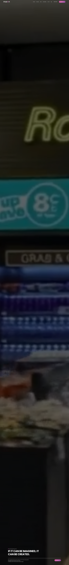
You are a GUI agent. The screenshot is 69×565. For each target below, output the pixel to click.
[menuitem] (34, 2)
